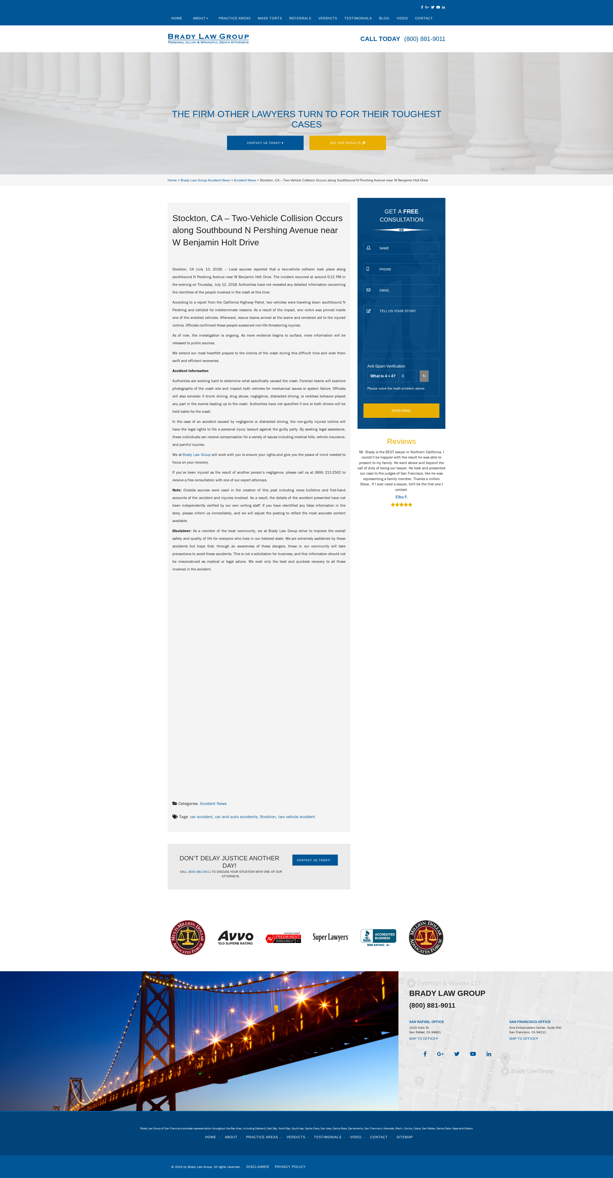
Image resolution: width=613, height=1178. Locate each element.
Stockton (268, 816)
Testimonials (358, 18)
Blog (384, 18)
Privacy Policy (290, 1167)
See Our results (346, 143)
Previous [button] (355, 482)
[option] (401, 479)
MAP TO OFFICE (423, 1038)
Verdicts (327, 18)
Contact (424, 18)
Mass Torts (270, 18)
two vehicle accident (296, 816)
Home (176, 18)
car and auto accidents (236, 816)
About (199, 18)
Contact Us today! (264, 143)
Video (402, 18)
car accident (201, 816)
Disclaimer (257, 1167)
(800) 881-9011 (424, 38)
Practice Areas (235, 18)
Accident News (213, 803)
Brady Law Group (196, 454)
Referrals (300, 18)
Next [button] (448, 482)
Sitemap (405, 1137)
